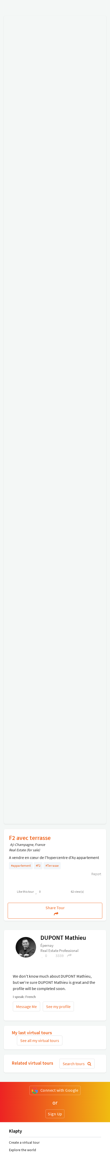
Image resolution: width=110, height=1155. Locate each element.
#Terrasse (52, 865)
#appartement (21, 865)
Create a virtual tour (24, 1142)
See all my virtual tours (39, 1040)
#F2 (38, 865)
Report (96, 874)
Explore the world (22, 1150)
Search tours (74, 1063)
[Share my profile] (67, 955)
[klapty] (26, 947)
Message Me (26, 1006)
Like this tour (25, 891)
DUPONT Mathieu (63, 937)
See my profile (58, 1006)
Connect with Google (59, 1090)
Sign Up (55, 1113)
